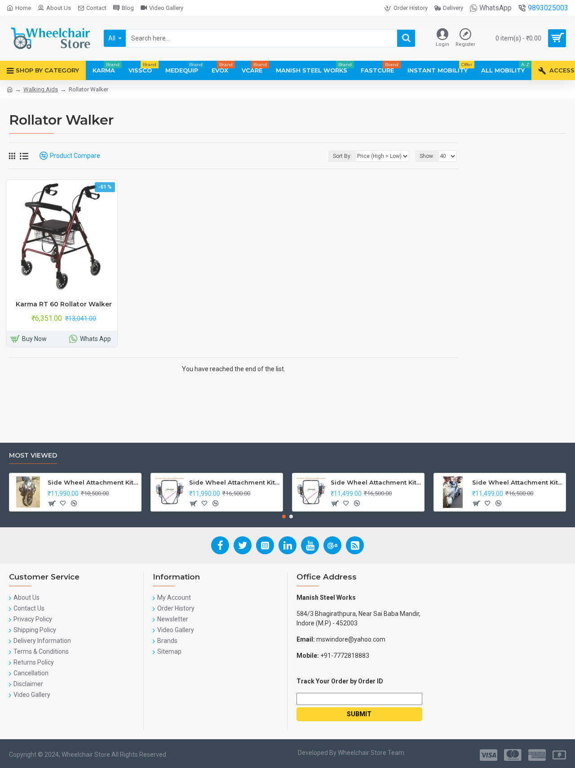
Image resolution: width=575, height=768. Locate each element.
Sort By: (342, 156)
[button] (284, 516)
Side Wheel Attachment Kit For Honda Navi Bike (234, 482)
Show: (427, 156)
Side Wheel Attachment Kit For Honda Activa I (517, 482)
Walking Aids (40, 89)
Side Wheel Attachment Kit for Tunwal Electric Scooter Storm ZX (376, 482)
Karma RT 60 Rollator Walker (64, 304)
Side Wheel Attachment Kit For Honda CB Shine (93, 482)
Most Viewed (33, 455)
